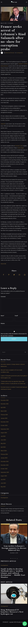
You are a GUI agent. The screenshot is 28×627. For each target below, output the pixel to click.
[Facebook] (3, 274)
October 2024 (4, 425)
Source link (3, 264)
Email (16, 316)
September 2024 (5, 429)
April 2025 (3, 407)
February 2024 (4, 454)
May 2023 (3, 487)
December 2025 (5, 400)
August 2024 (4, 433)
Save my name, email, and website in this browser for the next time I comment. (14, 335)
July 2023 (3, 479)
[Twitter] (14, 274)
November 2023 (4, 465)
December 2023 (5, 461)
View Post (14, 533)
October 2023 (4, 469)
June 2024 (3, 440)
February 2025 (4, 414)
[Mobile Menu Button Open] (1, 2)
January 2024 (4, 458)
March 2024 (4, 451)
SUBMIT (14, 339)
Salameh (3, 124)
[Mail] (19, 274)
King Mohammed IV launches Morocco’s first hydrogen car (12, 612)
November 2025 (4, 404)
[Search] (26, 2)
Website (3, 323)
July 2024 (3, 436)
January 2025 (4, 418)
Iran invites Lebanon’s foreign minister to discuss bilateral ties (14, 548)
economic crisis (19, 146)
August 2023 (4, 476)
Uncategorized (4, 498)
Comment (3, 296)
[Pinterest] (8, 274)
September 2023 (5, 472)
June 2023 (3, 483)
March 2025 (4, 411)
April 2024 (3, 447)
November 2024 (5, 422)
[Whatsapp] (24, 274)
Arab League (21, 148)
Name (2, 316)
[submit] (25, 352)
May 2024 (3, 443)
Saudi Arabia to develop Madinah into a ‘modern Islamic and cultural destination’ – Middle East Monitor (13, 573)
